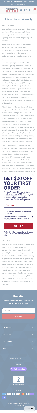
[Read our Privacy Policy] (32, 217)
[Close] (33, 175)
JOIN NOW (18, 226)
